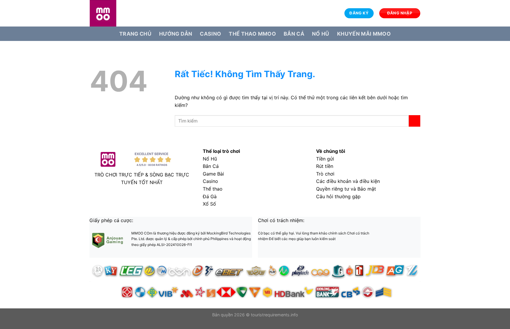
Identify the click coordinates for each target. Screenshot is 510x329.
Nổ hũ (320, 34)
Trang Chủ (135, 34)
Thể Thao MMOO (252, 34)
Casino (210, 34)
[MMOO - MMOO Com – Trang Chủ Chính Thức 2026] (119, 13)
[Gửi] (414, 121)
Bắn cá (294, 34)
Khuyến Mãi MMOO (364, 34)
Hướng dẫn (175, 34)
